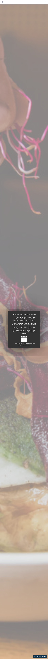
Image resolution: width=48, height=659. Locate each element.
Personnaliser (24, 341)
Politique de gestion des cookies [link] (24, 345)
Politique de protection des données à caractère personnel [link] (24, 343)
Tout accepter (24, 336)
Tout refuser (24, 338)
